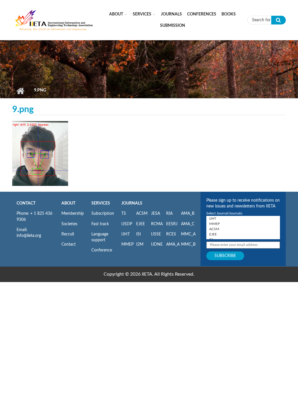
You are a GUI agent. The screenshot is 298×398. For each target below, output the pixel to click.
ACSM (142, 214)
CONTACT (26, 203)
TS (123, 214)
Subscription (102, 214)
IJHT (125, 234)
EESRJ (172, 224)
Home (20, 91)
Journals (171, 14)
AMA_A (173, 244)
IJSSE (156, 234)
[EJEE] (243, 234)
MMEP (127, 244)
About (116, 14)
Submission (172, 26)
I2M (139, 244)
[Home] (54, 20)
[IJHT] (243, 218)
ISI (138, 234)
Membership (72, 214)
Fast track (100, 224)
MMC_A (188, 234)
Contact (68, 244)
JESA (155, 214)
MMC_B (188, 244)
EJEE (140, 224)
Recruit (67, 234)
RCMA (157, 224)
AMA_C (187, 224)
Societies (69, 224)
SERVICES (100, 203)
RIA (169, 214)
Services (142, 14)
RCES (171, 234)
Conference (101, 250)
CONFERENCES (201, 14)
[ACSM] (243, 229)
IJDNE (157, 244)
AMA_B (187, 214)
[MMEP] (243, 223)
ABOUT (68, 203)
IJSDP (126, 224)
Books (228, 14)
